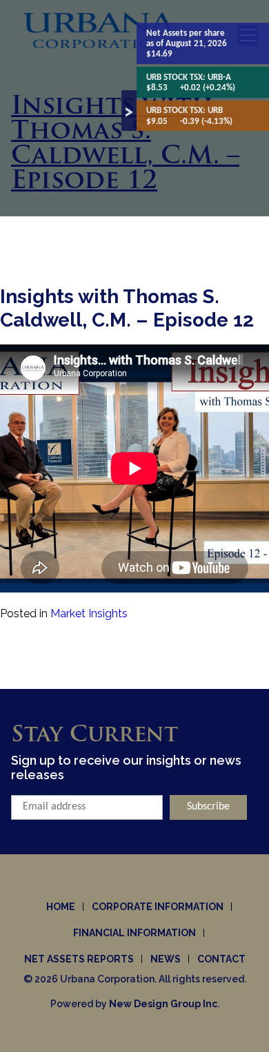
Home (60, 906)
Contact (221, 959)
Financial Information (134, 932)
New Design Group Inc (163, 1003)
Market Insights (89, 613)
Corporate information (157, 906)
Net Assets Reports (79, 959)
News (165, 959)
